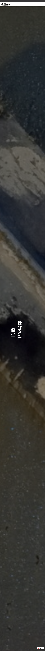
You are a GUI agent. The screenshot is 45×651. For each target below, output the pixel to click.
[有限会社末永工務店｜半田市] (6, 4)
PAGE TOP (43, 630)
